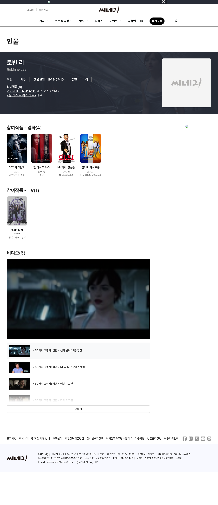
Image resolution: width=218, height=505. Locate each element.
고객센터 (57, 438)
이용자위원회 (171, 438)
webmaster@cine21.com (60, 462)
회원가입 (43, 9)
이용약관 (139, 438)
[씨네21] (109, 10)
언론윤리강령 (154, 438)
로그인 (30, 9)
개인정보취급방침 (74, 438)
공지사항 (11, 438)
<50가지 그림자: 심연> (21, 91)
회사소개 (24, 438)
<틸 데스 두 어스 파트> (21, 95)
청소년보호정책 (95, 438)
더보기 (78, 409)
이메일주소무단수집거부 (119, 438)
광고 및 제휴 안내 (40, 438)
